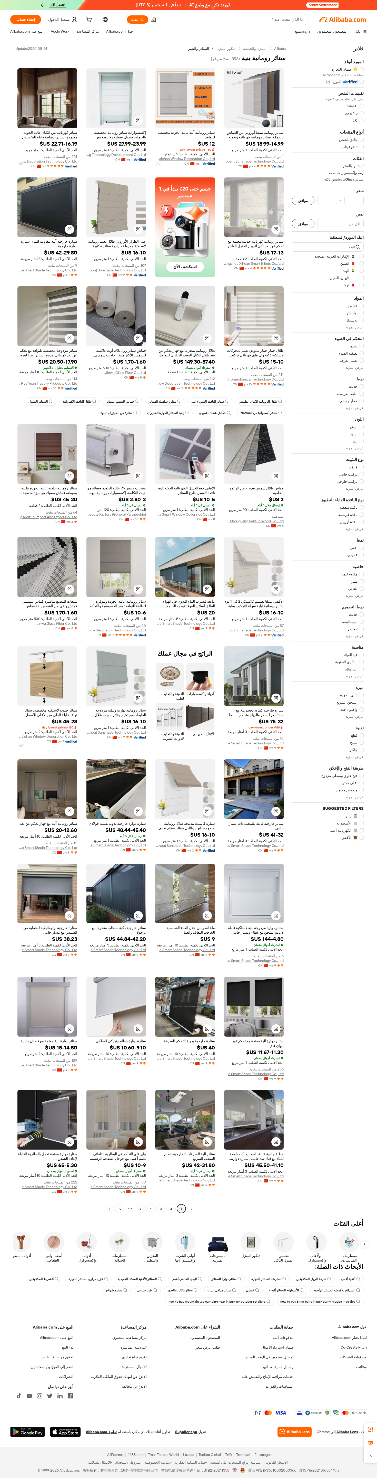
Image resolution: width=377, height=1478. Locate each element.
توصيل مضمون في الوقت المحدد (269, 1357)
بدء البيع (67, 1347)
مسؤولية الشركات (353, 1357)
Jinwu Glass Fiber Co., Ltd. (125, 373)
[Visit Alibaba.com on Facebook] (70, 1396)
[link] (370, 1429)
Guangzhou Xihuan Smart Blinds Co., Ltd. (254, 263)
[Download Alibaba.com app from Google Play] (27, 1432)
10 (120, 1208)
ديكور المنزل (226, 48)
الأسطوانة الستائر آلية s (284, 1290)
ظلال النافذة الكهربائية (77, 401)
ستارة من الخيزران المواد (116, 413)
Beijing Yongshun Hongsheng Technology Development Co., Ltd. (116, 155)
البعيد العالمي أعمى (184, 1279)
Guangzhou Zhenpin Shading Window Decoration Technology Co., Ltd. (185, 383)
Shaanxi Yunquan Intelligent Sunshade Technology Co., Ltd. (254, 161)
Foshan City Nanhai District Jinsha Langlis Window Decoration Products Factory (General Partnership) (116, 514)
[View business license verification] (234, 1470)
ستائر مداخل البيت (219, 1290)
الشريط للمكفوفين (41, 1279)
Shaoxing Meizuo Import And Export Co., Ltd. (47, 517)
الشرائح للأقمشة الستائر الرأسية (334, 1290)
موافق (303, 200)
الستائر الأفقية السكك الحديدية (137, 1279)
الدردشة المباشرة (134, 1347)
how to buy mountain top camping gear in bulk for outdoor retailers (216, 1301)
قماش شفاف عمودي (212, 413)
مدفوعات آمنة (283, 1337)
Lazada (188, 1455)
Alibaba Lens (347, 1432)
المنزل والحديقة (254, 48)
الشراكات (66, 1377)
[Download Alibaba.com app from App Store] (65, 1432)
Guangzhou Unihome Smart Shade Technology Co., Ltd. (47, 270)
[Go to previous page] (191, 1208)
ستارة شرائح (114, 1290)
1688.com (136, 1455)
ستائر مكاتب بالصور (180, 1290)
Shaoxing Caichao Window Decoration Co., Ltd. (185, 159)
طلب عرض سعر (207, 1347)
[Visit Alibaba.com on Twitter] (50, 1396)
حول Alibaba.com (352, 1327)
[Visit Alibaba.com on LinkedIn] (60, 1396)
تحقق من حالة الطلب (57, 1357)
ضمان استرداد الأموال (277, 1347)
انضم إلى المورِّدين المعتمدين (52, 1367)
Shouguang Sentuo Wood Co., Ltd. (256, 521)
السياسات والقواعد (279, 1386)
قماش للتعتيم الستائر (120, 401)
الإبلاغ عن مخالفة (134, 1386)
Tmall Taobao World (163, 1455)
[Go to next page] (109, 1208)
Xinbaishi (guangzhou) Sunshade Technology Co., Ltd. (116, 270)
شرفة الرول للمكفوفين (311, 1279)
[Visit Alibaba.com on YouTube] (29, 1396)
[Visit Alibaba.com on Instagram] (39, 1396)
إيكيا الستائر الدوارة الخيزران (165, 413)
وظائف (361, 1367)
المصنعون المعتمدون (205, 1337)
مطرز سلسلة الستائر (162, 401)
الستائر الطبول (38, 401)
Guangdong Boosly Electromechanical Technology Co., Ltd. (254, 379)
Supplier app (186, 1432)
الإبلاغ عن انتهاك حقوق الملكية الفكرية (119, 1377)
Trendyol (243, 1455)
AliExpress (115, 1455)
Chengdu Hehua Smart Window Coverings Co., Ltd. (185, 514)
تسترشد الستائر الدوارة (266, 1279)
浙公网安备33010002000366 (272, 1470)
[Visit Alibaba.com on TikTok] (19, 1396)
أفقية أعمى (348, 1279)
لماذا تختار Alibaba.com (349, 1337)
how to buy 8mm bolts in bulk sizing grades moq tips (317, 1301)
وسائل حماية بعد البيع (277, 1367)
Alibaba (280, 48)
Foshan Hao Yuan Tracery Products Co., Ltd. (47, 383)
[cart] (88, 20)
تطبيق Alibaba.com (101, 1432)
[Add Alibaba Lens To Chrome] (294, 1432)
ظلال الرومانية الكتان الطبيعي (258, 401)
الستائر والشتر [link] (198, 48)
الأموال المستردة (134, 1367)
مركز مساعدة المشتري (129, 1337)
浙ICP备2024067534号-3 (319, 1470)
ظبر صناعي (144, 1290)
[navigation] (328, 629)
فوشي (250, 1290)
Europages (263, 1455)
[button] (153, 19)
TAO (228, 1455)
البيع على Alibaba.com (56, 1337)
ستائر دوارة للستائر (224, 1279)
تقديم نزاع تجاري (134, 1357)
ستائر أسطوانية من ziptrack (259, 413)
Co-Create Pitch (354, 1347)
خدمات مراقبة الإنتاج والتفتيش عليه (267, 1377)
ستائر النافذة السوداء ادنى (207, 401)
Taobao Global (210, 1455)
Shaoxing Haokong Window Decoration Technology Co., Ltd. (47, 161)
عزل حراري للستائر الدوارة (85, 1279)
